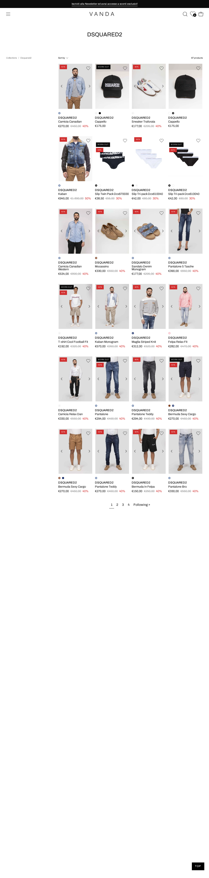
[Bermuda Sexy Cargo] (185, 378)
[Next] (89, 86)
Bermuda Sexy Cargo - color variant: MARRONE (169, 405)
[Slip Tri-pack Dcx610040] (149, 158)
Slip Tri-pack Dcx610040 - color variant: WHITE (173, 185)
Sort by (61, 58)
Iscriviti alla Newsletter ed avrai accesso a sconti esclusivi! (105, 3)
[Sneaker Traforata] (149, 86)
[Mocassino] (112, 231)
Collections (11, 58)
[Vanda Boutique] (104, 14)
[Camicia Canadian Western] (75, 231)
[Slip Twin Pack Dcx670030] (112, 158)
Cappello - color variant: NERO (100, 113)
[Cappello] (112, 86)
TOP (198, 866)
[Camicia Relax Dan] (75, 378)
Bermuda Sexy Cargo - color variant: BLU (63, 478)
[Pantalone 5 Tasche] (185, 231)
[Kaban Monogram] (112, 306)
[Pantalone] (112, 378)
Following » (141, 504)
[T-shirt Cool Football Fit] (75, 306)
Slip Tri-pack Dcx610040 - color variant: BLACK (133, 185)
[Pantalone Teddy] (149, 378)
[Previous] (62, 86)
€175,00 (100, 126)
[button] (185, 14)
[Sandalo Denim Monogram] (149, 231)
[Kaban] (75, 158)
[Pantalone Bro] (185, 451)
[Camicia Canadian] (75, 86)
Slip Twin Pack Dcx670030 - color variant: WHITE (100, 185)
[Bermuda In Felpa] (149, 451)
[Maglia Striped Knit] (149, 306)
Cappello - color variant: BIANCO (169, 113)
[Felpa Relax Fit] (185, 306)
